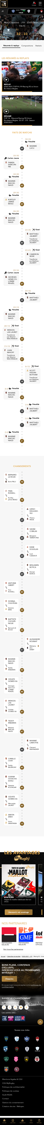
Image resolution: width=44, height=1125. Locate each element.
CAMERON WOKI (34, 255)
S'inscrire (9, 978)
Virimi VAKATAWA (12, 822)
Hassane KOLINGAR (12, 786)
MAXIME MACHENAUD (11, 183)
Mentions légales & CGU (12, 1079)
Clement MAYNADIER (34, 748)
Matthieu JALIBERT (34, 242)
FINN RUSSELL (11, 492)
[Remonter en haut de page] (40, 1022)
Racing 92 (9, 33)
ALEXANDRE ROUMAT (35, 640)
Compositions (27, 45)
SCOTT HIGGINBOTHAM (33, 372)
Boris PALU (12, 481)
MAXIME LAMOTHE (34, 742)
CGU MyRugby (8, 1083)
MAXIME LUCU (33, 147)
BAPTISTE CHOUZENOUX (12, 621)
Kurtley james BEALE (12, 499)
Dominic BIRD (11, 609)
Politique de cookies (10, 1091)
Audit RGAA (7, 1094)
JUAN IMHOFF (10, 351)
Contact (5, 1098)
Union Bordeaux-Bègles (35, 34)
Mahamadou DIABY (33, 647)
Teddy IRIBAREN (11, 669)
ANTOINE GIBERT (12, 584)
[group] (21, 11)
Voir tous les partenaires (13, 949)
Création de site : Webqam (13, 1106)
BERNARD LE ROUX (12, 476)
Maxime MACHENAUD (12, 338)
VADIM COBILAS (33, 530)
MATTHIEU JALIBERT (34, 235)
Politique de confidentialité (13, 1087)
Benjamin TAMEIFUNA (34, 537)
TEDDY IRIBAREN (12, 722)
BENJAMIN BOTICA (34, 566)
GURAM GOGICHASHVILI (12, 779)
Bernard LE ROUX (12, 629)
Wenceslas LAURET (11, 804)
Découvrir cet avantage (18, 912)
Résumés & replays (11, 45)
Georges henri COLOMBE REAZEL (11, 688)
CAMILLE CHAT (12, 760)
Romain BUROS (32, 573)
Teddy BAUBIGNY (12, 766)
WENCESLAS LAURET (12, 331)
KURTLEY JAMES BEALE (12, 202)
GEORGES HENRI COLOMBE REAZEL (12, 280)
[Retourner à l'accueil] (3, 8)
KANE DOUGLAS (34, 548)
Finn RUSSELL (11, 591)
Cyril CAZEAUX (33, 555)
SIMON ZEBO (11, 816)
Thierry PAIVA (32, 519)
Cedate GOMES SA (12, 710)
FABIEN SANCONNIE (12, 164)
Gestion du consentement (13, 1102)
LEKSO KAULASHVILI (34, 511)
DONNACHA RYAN (12, 602)
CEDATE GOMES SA (12, 680)
